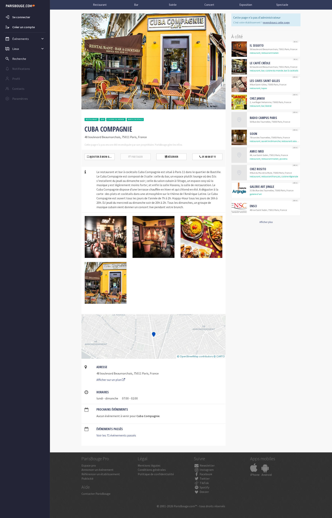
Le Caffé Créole (260, 63)
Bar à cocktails (135, 119)
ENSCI (253, 206)
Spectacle (282, 5)
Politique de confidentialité (156, 474)
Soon (253, 134)
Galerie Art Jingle (262, 187)
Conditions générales (152, 470)
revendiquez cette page (276, 22)
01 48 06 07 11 (208, 156)
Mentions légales (149, 465)
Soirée (173, 5)
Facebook (205, 474)
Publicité (87, 478)
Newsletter (207, 465)
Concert (209, 5)
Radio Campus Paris (263, 118)
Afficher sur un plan (109, 380)
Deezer (204, 492)
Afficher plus (266, 222)
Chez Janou (257, 98)
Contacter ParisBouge (95, 494)
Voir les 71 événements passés (116, 435)
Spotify (204, 487)
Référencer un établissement (100, 474)
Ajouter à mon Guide (101, 156)
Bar (136, 5)
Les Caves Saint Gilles (265, 81)
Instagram (206, 470)
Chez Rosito (258, 169)
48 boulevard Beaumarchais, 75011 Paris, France (127, 373)
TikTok (204, 483)
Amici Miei (257, 151)
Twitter (204, 478)
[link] (265, 49)
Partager (137, 156)
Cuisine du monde (115, 119)
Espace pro (88, 465)
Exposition (245, 5)
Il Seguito (257, 45)
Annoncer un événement (97, 470)
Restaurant (100, 5)
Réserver (172, 156)
